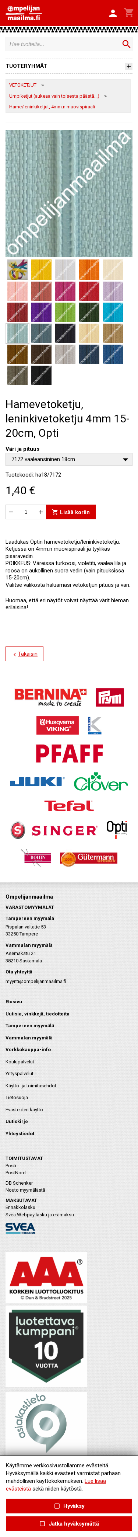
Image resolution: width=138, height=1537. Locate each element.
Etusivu (14, 1001)
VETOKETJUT (22, 85)
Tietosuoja (17, 1097)
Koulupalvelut (20, 1061)
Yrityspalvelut (19, 1073)
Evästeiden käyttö (24, 1109)
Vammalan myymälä (29, 1038)
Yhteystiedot (20, 1133)
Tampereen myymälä (30, 1025)
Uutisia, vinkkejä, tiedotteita (38, 1014)
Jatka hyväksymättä (69, 1523)
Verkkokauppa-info (28, 1049)
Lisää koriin (71, 512)
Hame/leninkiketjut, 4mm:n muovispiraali (52, 106)
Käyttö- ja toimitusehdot (31, 1085)
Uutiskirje (17, 1121)
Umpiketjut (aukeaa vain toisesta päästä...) (54, 96)
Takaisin (24, 654)
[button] (113, 14)
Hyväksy (68, 1506)
